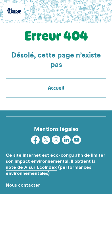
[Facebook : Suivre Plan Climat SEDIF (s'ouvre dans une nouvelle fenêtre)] (35, 141)
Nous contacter (23, 185)
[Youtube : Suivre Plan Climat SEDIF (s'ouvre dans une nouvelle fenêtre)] (76, 141)
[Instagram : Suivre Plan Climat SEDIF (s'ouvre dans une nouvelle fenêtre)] (56, 141)
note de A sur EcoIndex (31, 167)
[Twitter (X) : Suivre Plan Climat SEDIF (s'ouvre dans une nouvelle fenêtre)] (45, 141)
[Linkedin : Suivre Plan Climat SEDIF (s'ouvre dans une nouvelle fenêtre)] (66, 141)
